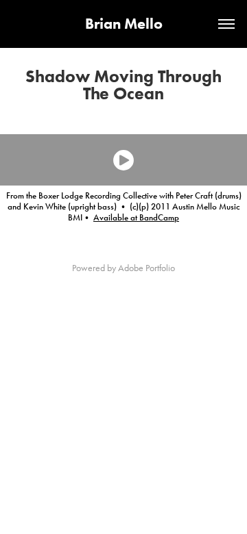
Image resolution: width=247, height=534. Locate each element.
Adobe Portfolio (146, 268)
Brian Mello (124, 23)
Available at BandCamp (136, 217)
